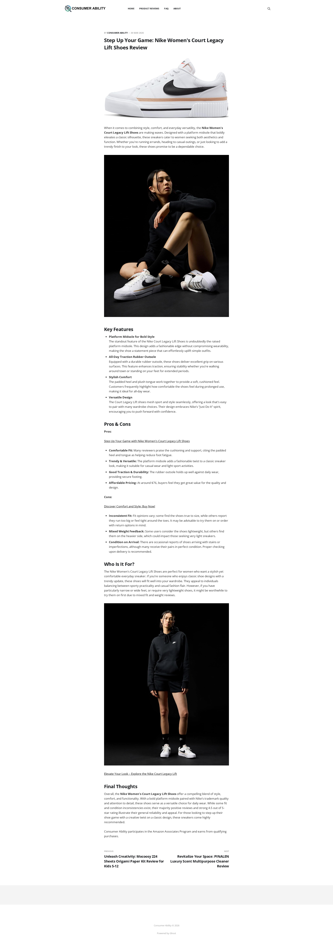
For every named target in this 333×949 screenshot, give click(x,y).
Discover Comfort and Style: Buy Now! (129, 506)
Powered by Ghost (166, 933)
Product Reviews (149, 8)
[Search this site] (269, 8)
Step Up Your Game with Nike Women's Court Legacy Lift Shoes (147, 441)
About (177, 8)
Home (131, 8)
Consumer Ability (117, 32)
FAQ (166, 8)
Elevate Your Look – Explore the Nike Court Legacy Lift (140, 774)
